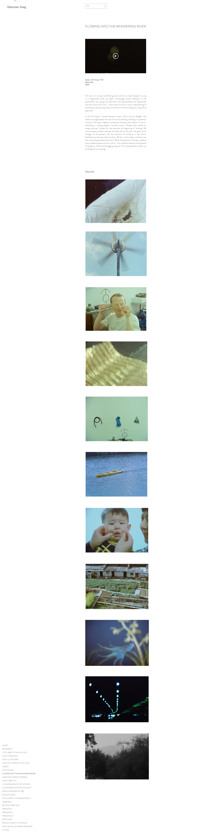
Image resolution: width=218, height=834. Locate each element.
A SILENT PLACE (8, 794)
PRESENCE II (7, 812)
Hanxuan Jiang (17, 7)
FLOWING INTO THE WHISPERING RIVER (18, 773)
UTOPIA (5, 830)
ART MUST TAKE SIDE (11, 805)
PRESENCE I (7, 809)
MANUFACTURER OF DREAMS (14, 777)
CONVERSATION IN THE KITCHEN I (16, 784)
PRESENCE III (7, 816)
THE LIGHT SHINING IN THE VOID (15, 763)
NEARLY (5, 766)
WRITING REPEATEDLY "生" (13, 791)
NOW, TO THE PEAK (10, 759)
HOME (5, 745)
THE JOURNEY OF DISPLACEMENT (16, 798)
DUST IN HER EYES (10, 756)
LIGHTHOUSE (8, 770)
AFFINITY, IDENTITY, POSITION (14, 823)
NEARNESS (7, 801)
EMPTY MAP (7, 819)
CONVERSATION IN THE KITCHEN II (16, 787)
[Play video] (116, 56)
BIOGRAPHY (7, 749)
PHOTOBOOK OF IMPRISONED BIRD (17, 826)
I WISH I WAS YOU (9, 780)
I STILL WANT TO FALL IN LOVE (14, 752)
